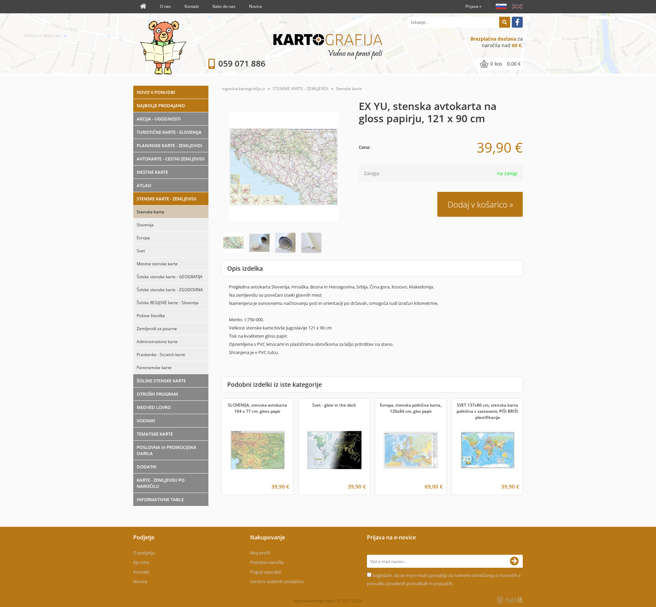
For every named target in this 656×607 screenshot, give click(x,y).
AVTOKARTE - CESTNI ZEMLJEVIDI (171, 159)
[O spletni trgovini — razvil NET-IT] (510, 600)
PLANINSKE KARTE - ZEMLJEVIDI (169, 145)
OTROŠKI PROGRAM (157, 394)
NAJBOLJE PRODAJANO (161, 105)
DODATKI (146, 467)
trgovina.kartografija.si (243, 88)
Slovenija (145, 225)
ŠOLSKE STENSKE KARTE (161, 381)
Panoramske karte (154, 367)
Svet (141, 251)
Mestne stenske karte (157, 264)
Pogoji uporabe (265, 572)
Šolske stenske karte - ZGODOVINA (170, 290)
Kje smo (141, 562)
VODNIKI (146, 421)
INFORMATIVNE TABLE (160, 499)
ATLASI (144, 185)
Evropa (143, 238)
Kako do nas (224, 6)
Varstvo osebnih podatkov (277, 581)
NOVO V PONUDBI (156, 92)
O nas (165, 6)
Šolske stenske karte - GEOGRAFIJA (170, 277)
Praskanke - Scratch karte (161, 354)
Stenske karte (150, 212)
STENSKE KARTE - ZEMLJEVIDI (166, 199)
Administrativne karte (157, 341)
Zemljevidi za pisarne (157, 328)
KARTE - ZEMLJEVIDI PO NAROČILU (160, 483)
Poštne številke (151, 316)
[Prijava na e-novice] (516, 561)
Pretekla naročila (267, 562)
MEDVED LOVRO (154, 407)
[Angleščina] (515, 6)
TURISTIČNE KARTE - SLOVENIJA (169, 132)
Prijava (473, 6)
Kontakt (191, 6)
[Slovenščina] (499, 6)
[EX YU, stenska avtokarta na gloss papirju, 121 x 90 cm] (283, 166)
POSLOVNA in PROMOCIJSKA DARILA (166, 450)
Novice (255, 6)
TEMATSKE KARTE (155, 434)
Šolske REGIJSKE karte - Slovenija (168, 303)
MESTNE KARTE (152, 172)
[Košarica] (500, 64)
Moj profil (260, 553)
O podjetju (144, 553)
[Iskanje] (504, 22)
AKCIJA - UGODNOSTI (159, 119)
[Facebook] (517, 22)
